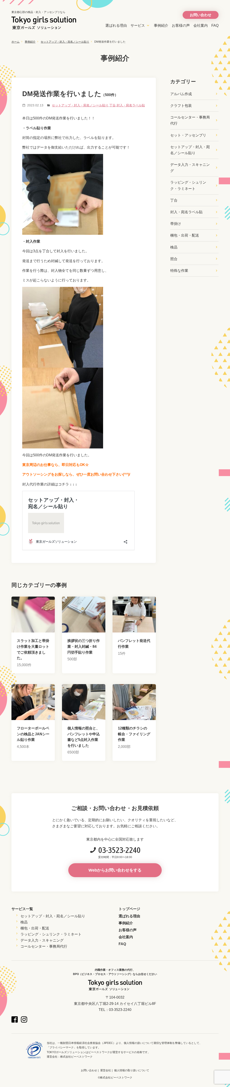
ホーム (15, 41)
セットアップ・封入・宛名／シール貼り (65, 41)
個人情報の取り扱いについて (131, 1070)
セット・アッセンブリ (188, 135)
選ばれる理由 (116, 25)
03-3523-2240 (119, 850)
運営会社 (105, 1070)
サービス (137, 25)
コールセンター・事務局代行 (190, 120)
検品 (173, 247)
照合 (173, 259)
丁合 (112, 105)
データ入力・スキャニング (190, 168)
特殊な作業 (179, 270)
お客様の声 (181, 25)
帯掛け (175, 224)
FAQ (215, 25)
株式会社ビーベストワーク (76, 1056)
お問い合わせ (89, 1070)
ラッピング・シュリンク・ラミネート (188, 185)
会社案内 (200, 25)
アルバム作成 (181, 94)
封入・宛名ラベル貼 (131, 105)
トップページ (129, 909)
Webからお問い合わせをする (115, 870)
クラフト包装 (181, 106)
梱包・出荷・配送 (184, 235)
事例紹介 (161, 25)
